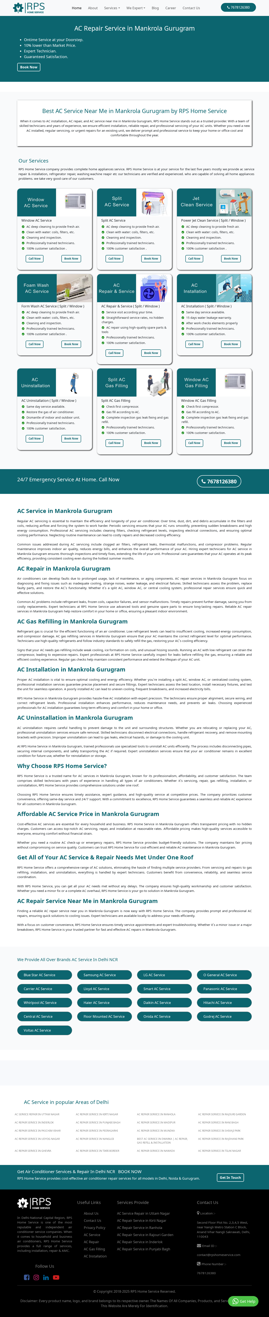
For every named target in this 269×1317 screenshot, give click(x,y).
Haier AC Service (96, 1002)
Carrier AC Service (38, 988)
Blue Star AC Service (39, 975)
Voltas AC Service (37, 1030)
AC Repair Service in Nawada (156, 1151)
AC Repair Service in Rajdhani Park (221, 1139)
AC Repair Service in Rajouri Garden (222, 1114)
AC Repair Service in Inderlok (34, 1122)
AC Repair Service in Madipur (156, 1122)
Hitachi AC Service (217, 1002)
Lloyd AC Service (96, 988)
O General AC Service (220, 975)
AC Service (92, 1234)
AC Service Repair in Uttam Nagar (37, 1114)
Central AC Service (38, 1016)
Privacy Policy (94, 1227)
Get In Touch (230, 1177)
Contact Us (191, 8)
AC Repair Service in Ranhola (156, 1114)
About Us (91, 1213)
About (93, 8)
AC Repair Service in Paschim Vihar (38, 1130)
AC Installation (95, 1256)
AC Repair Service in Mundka (156, 1130)
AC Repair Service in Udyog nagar (37, 1139)
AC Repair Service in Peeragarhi (97, 1130)
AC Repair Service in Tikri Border (97, 1151)
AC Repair (91, 1242)
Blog (155, 8)
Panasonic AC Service (220, 988)
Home (77, 8)
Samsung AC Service (100, 975)
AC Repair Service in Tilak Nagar (219, 1151)
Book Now (28, 67)
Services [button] (110, 8)
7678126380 (240, 7)
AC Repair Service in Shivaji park (219, 1130)
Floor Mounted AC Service (104, 1016)
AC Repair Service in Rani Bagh (218, 1122)
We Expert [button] (135, 8)
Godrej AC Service (217, 1016)
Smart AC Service (157, 988)
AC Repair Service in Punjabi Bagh (98, 1122)
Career (170, 8)
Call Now (35, 258)
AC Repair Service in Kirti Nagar (97, 1114)
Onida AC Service (157, 1016)
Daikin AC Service (157, 1002)
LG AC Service (154, 975)
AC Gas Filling (94, 1249)
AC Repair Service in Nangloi (95, 1139)
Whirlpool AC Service (40, 1002)
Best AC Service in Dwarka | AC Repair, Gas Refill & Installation (162, 1140)
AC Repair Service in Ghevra (33, 1151)
